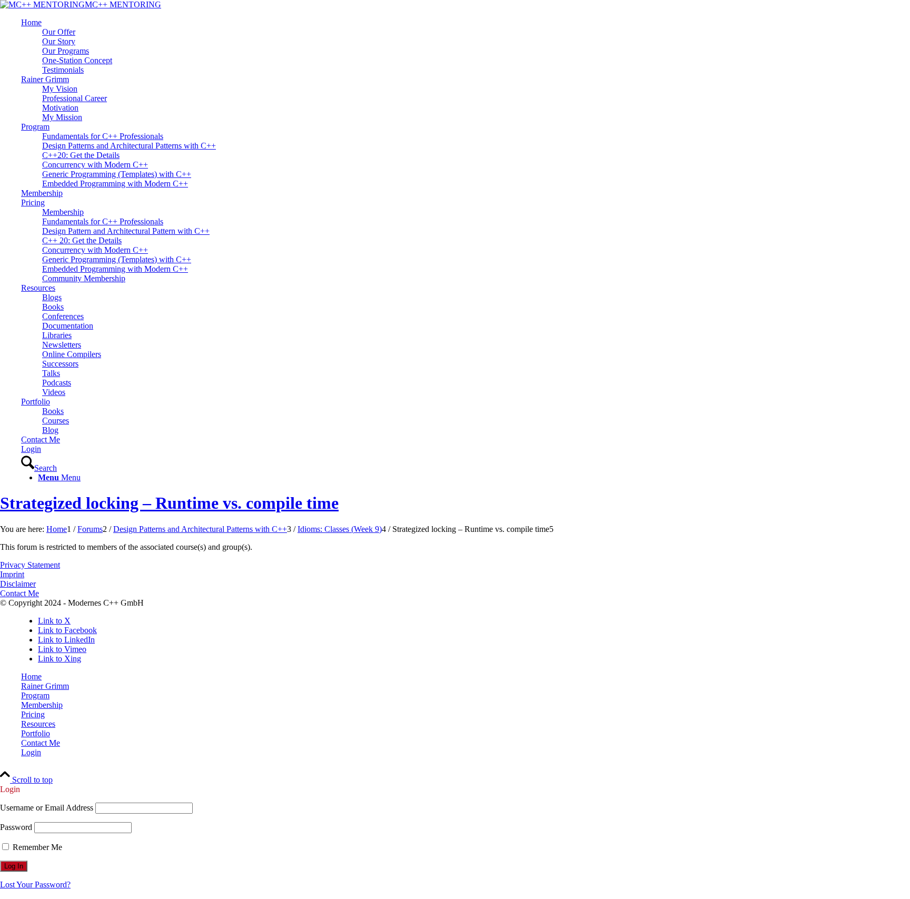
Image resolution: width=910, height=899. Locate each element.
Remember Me (36, 847)
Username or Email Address (46, 807)
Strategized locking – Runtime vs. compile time (169, 502)
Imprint (12, 574)
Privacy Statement (30, 564)
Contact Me (19, 593)
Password (16, 827)
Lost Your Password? (35, 884)
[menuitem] (465, 46)
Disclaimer (18, 583)
